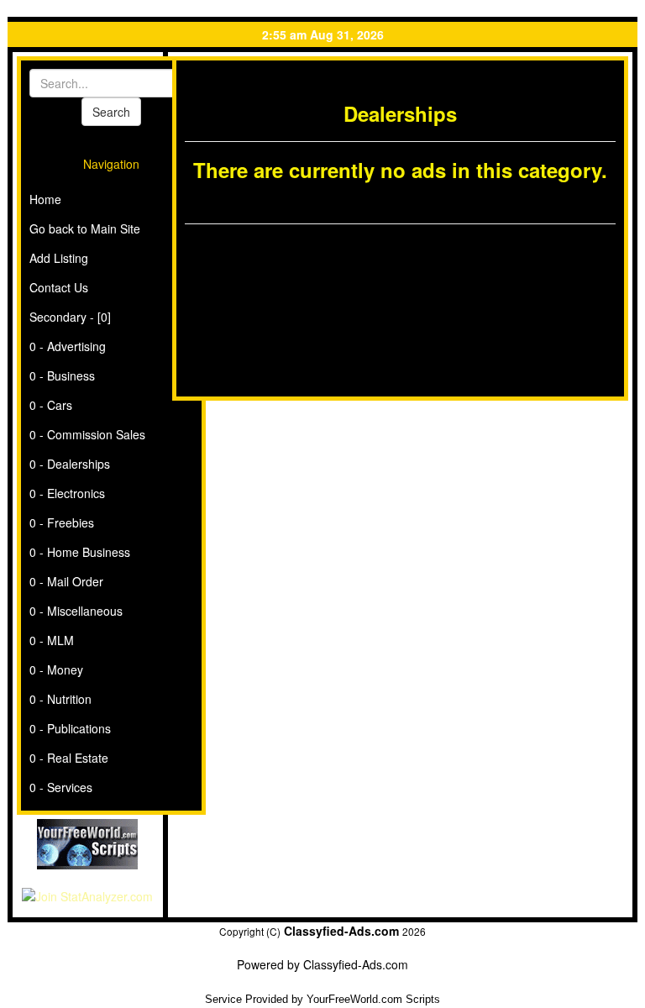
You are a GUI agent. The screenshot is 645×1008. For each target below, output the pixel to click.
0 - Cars (50, 404)
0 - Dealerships (69, 463)
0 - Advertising (67, 346)
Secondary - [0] (70, 316)
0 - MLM (51, 640)
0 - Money (56, 669)
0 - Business (62, 375)
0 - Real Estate (68, 757)
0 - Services (60, 787)
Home (45, 199)
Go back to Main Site (84, 228)
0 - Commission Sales (87, 434)
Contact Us (58, 287)
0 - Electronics (67, 493)
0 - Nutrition (60, 698)
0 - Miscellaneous (76, 610)
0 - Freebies (61, 522)
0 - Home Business (79, 551)
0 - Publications (70, 728)
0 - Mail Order (66, 581)
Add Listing (58, 257)
